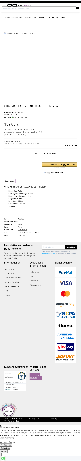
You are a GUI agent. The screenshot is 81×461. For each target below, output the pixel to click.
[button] (75, 5)
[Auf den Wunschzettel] (9, 30)
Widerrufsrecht (35, 285)
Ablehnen (4, 451)
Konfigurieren (5, 448)
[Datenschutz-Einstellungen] (1, 454)
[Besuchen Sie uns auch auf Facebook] (6, 395)
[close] (6, 25)
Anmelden (71, 247)
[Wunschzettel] (77, 5)
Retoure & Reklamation (13, 286)
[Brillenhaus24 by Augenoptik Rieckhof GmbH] (19, 5)
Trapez (20, 227)
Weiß (22, 219)
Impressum (34, 281)
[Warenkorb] (78, 5)
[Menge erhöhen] (35, 158)
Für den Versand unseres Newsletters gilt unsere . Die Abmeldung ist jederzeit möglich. (59, 252)
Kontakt (7, 295)
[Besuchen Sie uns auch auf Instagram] (6, 400)
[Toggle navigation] (4, 5)
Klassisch (21, 233)
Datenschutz (34, 272)
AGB (31, 276)
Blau (19, 219)
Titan (19, 222)
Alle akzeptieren (6, 445)
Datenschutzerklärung (48, 253)
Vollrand (20, 224)
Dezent (33, 233)
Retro (37, 233)
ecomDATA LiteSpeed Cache (67, 419)
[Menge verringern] (6, 153)
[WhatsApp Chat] (3, 458)
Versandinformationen (12, 282)
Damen (24, 230)
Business (27, 233)
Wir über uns (9, 269)
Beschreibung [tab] (10, 181)
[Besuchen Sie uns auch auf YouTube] (6, 397)
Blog (6, 291)
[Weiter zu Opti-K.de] (8, 410)
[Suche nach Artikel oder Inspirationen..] (77, 8)
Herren (20, 230)
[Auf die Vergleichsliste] (6, 30)
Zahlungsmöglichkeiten (13, 278)
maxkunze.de (44, 419)
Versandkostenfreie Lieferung (24, 130)
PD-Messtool (9, 273)
